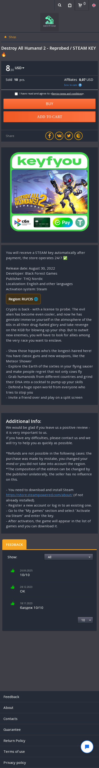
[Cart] (80, 5)
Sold (9, 79)
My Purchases (69, 5)
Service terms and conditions (67, 93)
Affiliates (70, 79)
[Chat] (87, 746)
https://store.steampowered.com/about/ (39, 494)
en (94, 5)
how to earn (70, 85)
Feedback (14, 544)
